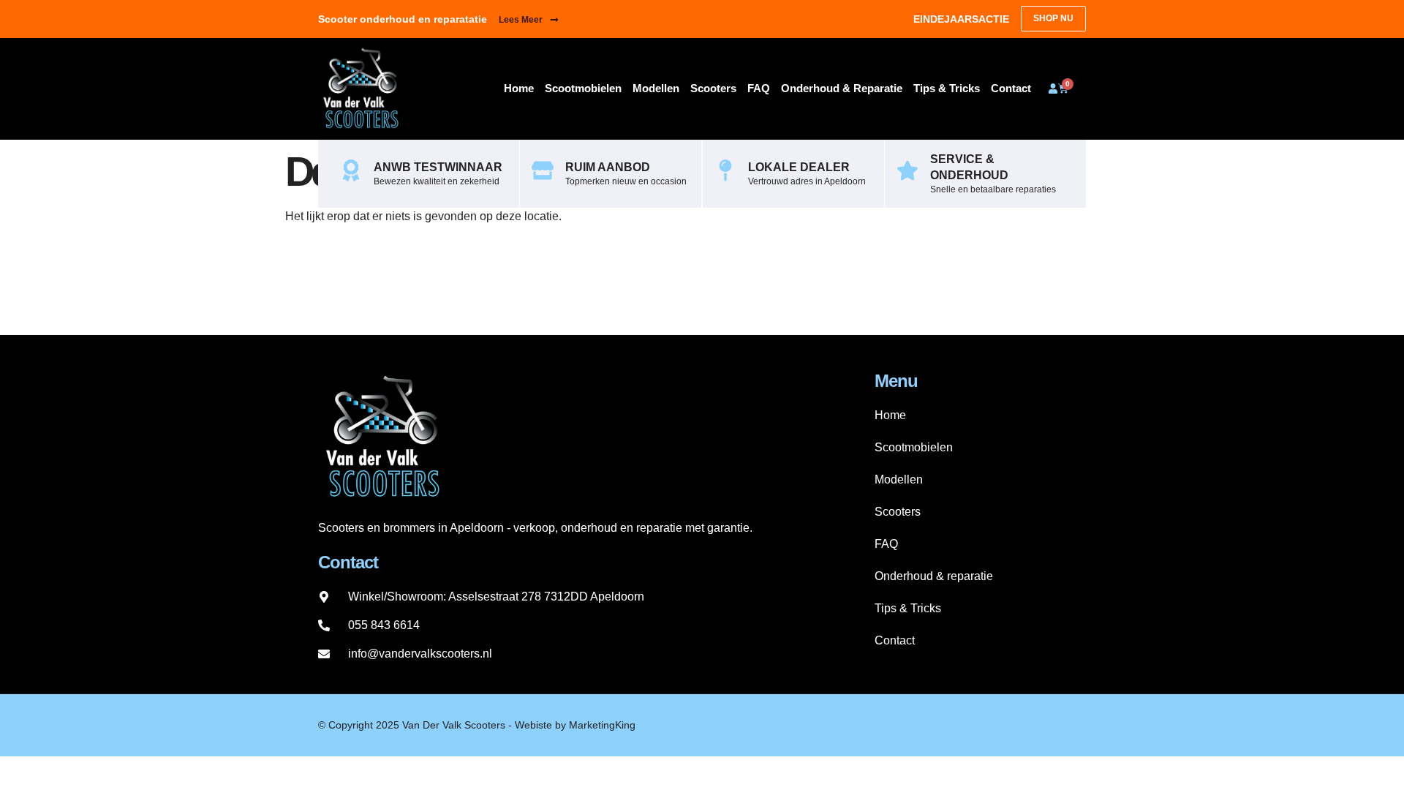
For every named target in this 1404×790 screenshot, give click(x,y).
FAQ (758, 88)
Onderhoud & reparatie (841, 88)
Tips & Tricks (946, 88)
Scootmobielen (583, 88)
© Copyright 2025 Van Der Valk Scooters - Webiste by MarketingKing (476, 725)
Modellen (656, 88)
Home (519, 88)
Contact (1011, 88)
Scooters (713, 88)
